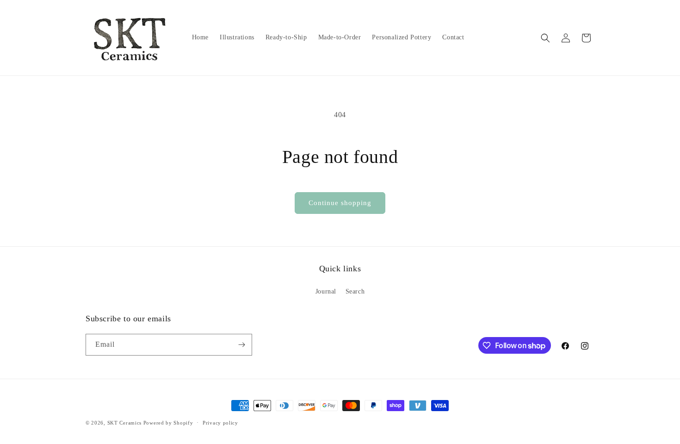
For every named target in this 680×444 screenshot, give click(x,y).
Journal (325, 291)
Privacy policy (220, 422)
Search (355, 291)
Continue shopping (340, 202)
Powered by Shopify (168, 422)
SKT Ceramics (124, 422)
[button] (545, 38)
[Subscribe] (241, 345)
